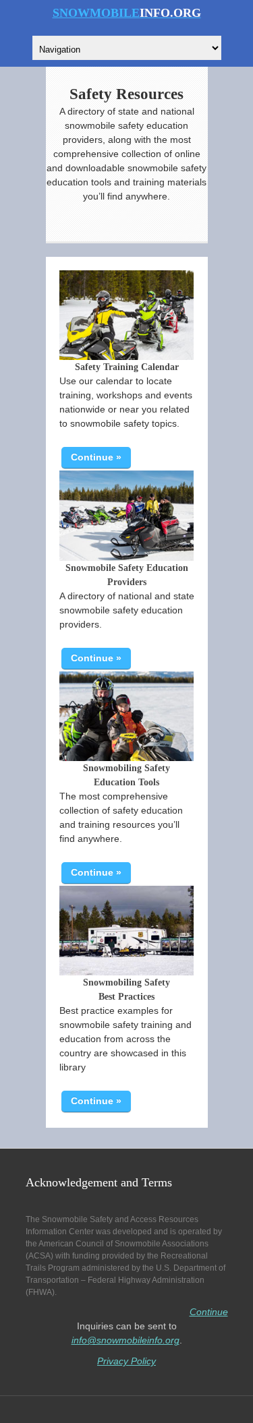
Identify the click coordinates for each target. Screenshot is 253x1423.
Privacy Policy (126, 1361)
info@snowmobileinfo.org (125, 1340)
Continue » (96, 457)
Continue (209, 1311)
